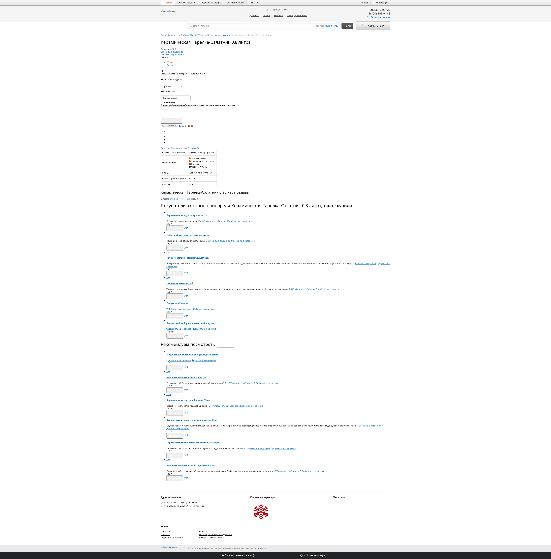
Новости (254, 2)
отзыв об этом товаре (180, 198)
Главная (168, 2)
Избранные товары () (315, 555)
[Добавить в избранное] (185, 228)
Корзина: (375, 25)
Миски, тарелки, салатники (219, 35)
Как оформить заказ (297, 15)
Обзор (169, 62)
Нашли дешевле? (171, 121)
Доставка (254, 15)
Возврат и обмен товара (211, 537)
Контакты (278, 15)
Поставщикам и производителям (215, 534)
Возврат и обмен (235, 2)
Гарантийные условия (172, 537)
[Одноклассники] (186, 126)
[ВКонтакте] (180, 126)
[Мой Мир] (189, 126)
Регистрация (382, 2)
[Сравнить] (187, 228)
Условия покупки (186, 2)
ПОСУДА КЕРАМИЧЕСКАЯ (192, 35)
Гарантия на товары (211, 2)
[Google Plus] (192, 126)
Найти (347, 25)
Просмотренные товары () (239, 555)
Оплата (266, 15)
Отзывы (170, 65)
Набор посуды (331, 25)
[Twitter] (183, 126)
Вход (366, 2)
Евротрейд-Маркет (169, 35)
